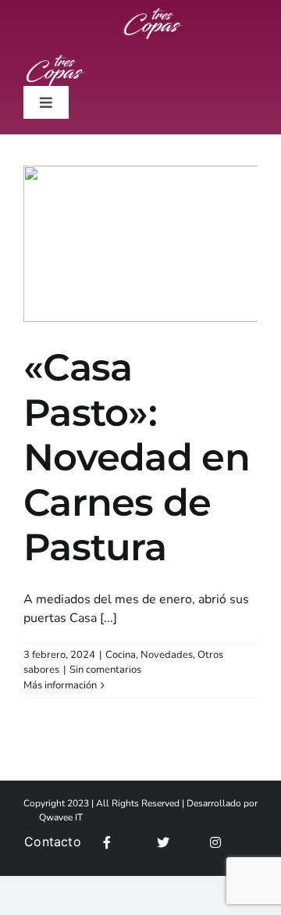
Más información (60, 685)
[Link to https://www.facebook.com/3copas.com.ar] (125, 842)
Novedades (166, 655)
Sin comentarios (105, 670)
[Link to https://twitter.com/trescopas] (179, 842)
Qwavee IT (61, 817)
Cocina (120, 655)
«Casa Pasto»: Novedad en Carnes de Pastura (136, 457)
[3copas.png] (152, 14)
